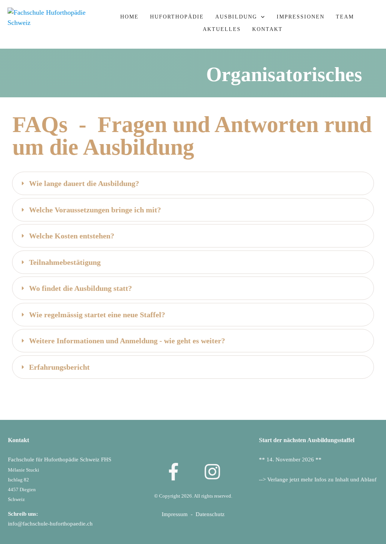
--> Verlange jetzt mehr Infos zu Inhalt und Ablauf (318, 479)
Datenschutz (210, 514)
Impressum (176, 514)
